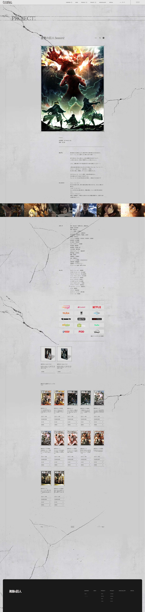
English (122, 2)
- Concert (111, 601)
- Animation (111, 593)
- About (85, 593)
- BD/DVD (102, 596)
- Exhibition (111, 596)
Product (103, 590)
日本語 (124, 2)
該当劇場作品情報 (44, 419)
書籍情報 (42, 424)
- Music (102, 598)
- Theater (111, 598)
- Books (102, 593)
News (95, 590)
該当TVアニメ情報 (44, 416)
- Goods (102, 601)
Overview (86, 590)
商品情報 (42, 371)
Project (112, 590)
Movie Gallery (122, 590)
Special (132, 590)
